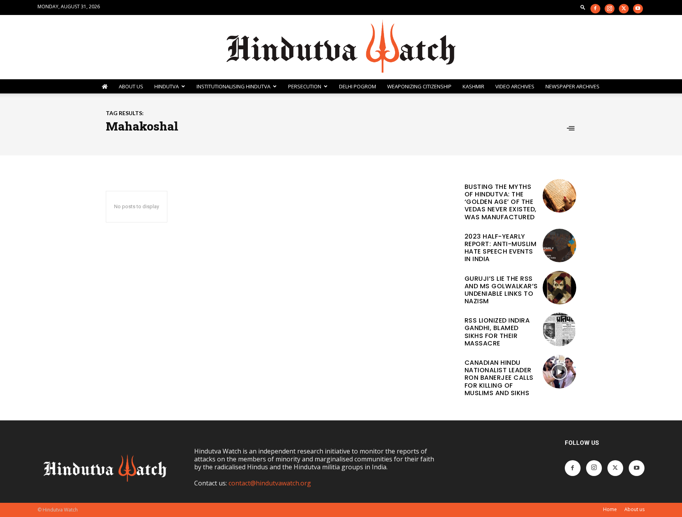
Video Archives (514, 86)
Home (610, 509)
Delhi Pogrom (357, 86)
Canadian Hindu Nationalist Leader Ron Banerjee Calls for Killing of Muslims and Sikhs (499, 378)
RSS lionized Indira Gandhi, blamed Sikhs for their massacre (497, 332)
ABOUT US (131, 86)
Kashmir (473, 86)
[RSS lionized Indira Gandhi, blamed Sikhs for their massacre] (559, 329)
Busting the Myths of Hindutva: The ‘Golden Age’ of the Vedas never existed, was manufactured (501, 202)
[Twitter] (624, 8)
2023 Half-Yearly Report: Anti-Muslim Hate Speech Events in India (501, 248)
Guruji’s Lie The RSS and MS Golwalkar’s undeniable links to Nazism (501, 290)
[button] (583, 7)
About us (634, 509)
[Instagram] (610, 8)
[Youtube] (638, 8)
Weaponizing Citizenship (419, 86)
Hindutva (166, 86)
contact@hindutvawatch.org (270, 483)
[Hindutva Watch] (341, 47)
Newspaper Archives (572, 86)
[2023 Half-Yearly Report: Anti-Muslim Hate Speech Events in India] (559, 245)
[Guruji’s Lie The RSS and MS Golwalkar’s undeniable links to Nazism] (559, 287)
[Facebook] (595, 8)
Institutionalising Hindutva (233, 86)
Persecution (304, 86)
